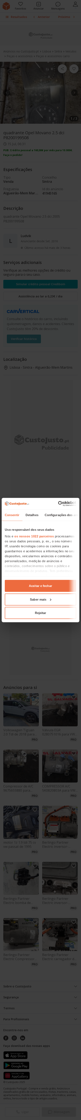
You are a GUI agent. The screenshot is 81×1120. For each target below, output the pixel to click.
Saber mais (38, 599)
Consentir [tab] (12, 515)
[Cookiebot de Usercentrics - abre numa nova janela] (58, 503)
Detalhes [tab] (32, 515)
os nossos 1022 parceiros (34, 536)
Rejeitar (40, 613)
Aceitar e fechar (40, 586)
